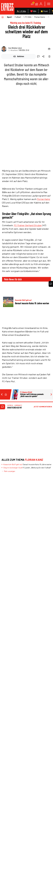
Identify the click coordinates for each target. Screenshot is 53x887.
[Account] (40, 3)
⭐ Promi (44, 11)
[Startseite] (2, 17)
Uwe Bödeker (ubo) (15, 48)
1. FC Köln (27, 17)
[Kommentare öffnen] (51, 284)
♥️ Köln (33, 11)
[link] (7, 7)
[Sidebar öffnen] (48, 4)
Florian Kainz (39, 17)
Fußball (18, 17)
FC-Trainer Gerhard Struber (28, 225)
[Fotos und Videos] (36, 3)
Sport (9, 17)
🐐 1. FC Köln (21, 11)
